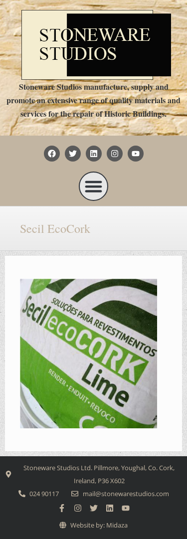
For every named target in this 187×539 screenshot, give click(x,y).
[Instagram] (115, 154)
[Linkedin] (94, 154)
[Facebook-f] (62, 508)
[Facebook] (52, 154)
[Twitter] (73, 154)
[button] (94, 186)
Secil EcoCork (55, 228)
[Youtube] (136, 154)
